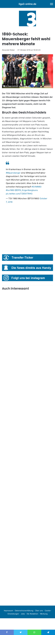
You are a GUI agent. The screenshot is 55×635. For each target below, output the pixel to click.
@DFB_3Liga (21, 190)
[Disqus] (27, 566)
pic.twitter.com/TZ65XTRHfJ (19, 193)
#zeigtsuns (32, 190)
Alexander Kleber (8, 50)
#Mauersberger (13, 173)
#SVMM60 (36, 186)
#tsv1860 (10, 190)
